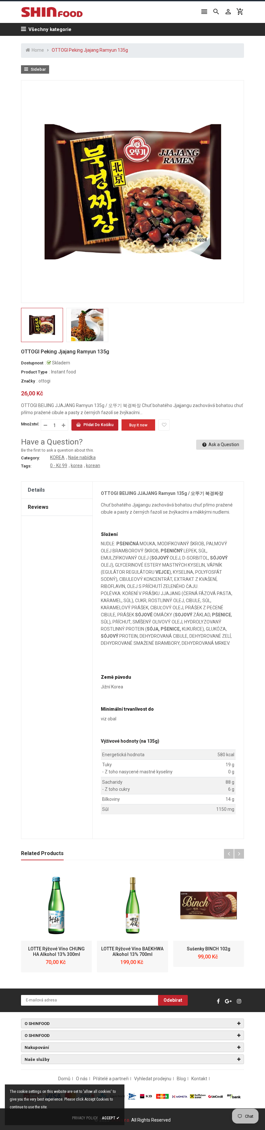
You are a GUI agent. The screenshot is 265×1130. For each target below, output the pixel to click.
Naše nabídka (82, 457)
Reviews (38, 507)
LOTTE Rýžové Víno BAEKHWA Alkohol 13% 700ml (132, 951)
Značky (28, 381)
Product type (34, 372)
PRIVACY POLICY (85, 1118)
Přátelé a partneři (111, 1078)
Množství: (30, 424)
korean (93, 465)
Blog (181, 1078)
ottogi (44, 380)
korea (76, 465)
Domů (64, 1078)
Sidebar (38, 69)
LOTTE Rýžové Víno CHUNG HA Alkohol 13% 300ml (56, 951)
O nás (82, 1078)
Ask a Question (223, 444)
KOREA (57, 457)
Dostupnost (32, 363)
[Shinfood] (132, 1095)
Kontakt (199, 1078)
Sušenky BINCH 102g (208, 948)
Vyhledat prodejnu (152, 1078)
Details (36, 490)
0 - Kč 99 (58, 465)
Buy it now (138, 425)
